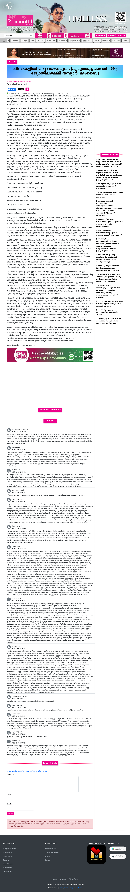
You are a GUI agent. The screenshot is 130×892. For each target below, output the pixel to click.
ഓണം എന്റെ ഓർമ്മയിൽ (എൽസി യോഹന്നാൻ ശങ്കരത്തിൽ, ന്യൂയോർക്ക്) (107, 268)
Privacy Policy (73, 879)
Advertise (106, 41)
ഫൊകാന (51, 41)
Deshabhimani (8, 864)
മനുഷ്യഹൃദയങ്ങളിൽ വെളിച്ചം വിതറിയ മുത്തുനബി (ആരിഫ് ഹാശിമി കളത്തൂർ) (109, 303)
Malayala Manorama (9, 849)
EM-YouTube (121, 35)
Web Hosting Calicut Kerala (73, 888)
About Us (63, 879)
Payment (97, 41)
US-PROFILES (62, 41)
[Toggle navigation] (4, 41)
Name (9, 795)
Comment (10, 774)
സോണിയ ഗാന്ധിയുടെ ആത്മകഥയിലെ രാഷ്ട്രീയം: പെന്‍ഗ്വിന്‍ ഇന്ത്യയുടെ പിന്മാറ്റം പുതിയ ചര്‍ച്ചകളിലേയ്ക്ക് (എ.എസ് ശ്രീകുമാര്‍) (109, 175)
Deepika (6, 860)
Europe (24, 41)
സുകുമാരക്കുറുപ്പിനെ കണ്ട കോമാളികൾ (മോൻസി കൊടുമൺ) (108, 186)
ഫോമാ (40, 41)
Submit (10, 814)
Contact (54, 879)
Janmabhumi (7, 871)
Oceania (15, 41)
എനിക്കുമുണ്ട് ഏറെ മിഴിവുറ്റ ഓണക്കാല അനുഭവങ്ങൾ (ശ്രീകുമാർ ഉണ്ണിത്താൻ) (108, 321)
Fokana (47, 856)
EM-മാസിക (111, 35)
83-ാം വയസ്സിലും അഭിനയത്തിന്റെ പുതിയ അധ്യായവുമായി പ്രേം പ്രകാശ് (108, 232)
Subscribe (116, 41)
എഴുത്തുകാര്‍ (74, 41)
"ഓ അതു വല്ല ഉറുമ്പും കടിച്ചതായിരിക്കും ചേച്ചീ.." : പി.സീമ (107, 312)
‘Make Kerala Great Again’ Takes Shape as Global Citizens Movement (109, 195)
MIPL (61, 888)
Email (9, 804)
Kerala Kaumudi (8, 856)
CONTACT (125, 41)
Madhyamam (7, 868)
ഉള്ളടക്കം (87, 41)
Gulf (32, 41)
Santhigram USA (50, 849)
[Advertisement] (50, 384)
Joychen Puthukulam (52, 852)
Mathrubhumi (7, 852)
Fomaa (47, 860)
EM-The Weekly (100, 35)
